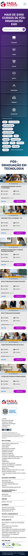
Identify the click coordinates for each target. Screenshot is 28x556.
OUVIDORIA (5, 427)
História (5, 142)
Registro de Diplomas (8, 507)
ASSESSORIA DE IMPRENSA (9, 423)
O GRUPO (4, 419)
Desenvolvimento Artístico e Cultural (13, 470)
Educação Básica (13, 122)
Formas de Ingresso (7, 453)
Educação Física (7, 129)
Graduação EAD (6, 480)
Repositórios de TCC (7, 511)
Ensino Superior (7, 135)
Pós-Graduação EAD (7, 482)
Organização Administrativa (10, 443)
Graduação (5, 494)
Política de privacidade (22, 553)
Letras (12, 142)
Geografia (6, 139)
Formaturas (5, 461)
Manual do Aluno (7, 502)
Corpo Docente (6, 445)
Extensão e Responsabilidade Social (12, 456)
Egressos (4, 460)
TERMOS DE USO (6, 425)
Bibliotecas (5, 468)
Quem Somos (5, 447)
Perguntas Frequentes (8, 463)
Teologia (5, 149)
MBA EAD (4, 485)
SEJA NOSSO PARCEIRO (8, 420)
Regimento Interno (7, 451)
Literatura (20, 142)
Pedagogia (16, 146)
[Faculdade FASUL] (10, 403)
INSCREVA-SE (20, 201)
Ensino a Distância (8, 132)
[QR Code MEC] (9, 412)
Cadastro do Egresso (8, 466)
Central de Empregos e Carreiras (11, 465)
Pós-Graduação (6, 496)
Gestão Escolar (16, 139)
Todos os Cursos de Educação (17, 149)
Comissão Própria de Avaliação (11, 458)
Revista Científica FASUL (9, 471)
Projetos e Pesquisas (8, 455)
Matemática (6, 146)
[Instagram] (5, 429)
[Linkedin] (10, 429)
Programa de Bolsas (8, 517)
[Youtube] (8, 429)
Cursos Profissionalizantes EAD (11, 487)
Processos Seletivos (8, 450)
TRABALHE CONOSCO (7, 422)
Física (16, 135)
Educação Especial (8, 125)
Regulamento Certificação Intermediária (14, 537)
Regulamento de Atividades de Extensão (13, 529)
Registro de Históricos (8, 509)
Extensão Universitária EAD (10, 484)
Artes (4, 122)
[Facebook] (3, 429)
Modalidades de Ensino (8, 448)
